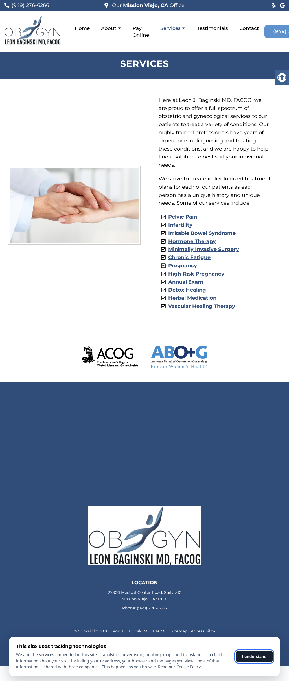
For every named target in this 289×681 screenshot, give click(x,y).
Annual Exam (185, 282)
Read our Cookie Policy (179, 666)
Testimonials (212, 28)
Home (82, 28)
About (108, 28)
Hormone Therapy (192, 241)
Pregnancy (182, 266)
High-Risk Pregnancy (196, 274)
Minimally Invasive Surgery (203, 249)
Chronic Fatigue (189, 257)
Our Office (148, 5)
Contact (249, 28)
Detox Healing (187, 290)
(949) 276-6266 (30, 5)
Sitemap (179, 631)
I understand (254, 656)
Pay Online (141, 31)
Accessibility (203, 631)
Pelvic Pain (182, 217)
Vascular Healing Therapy (201, 306)
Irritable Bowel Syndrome (202, 233)
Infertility (180, 225)
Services (170, 28)
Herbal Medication (192, 298)
